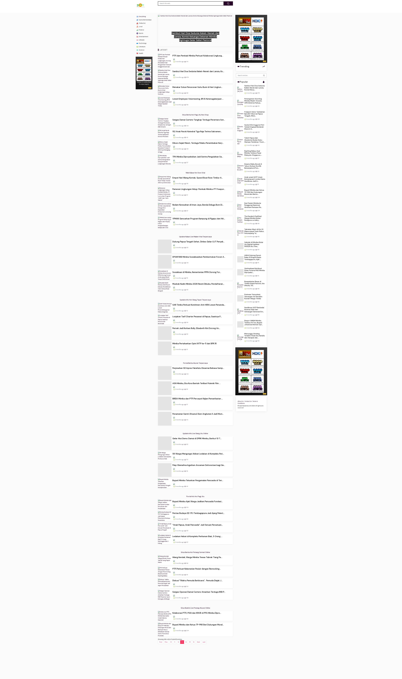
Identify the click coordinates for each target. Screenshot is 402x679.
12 (178, 611)
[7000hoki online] (140, 70)
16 (193, 611)
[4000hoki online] (140, 79)
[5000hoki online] (147, 65)
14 (186, 611)
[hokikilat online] (147, 61)
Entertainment (143, 36)
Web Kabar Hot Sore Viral (195, 173)
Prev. (166, 611)
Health (141, 53)
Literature (142, 46)
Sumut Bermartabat (145, 20)
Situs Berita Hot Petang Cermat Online (195, 521)
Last (204, 611)
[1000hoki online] (140, 65)
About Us (241, 401)
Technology (142, 43)
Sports (141, 33)
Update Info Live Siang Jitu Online (195, 410)
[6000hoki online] (147, 79)
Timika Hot (142, 23)
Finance (141, 30)
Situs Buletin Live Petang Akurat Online (195, 577)
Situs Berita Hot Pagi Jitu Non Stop (195, 115)
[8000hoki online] (140, 61)
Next (198, 611)
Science (141, 50)
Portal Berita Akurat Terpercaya (195, 348)
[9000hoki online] (147, 70)
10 (171, 611)
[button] (163, 30)
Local (140, 26)
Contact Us (248, 401)
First (160, 611)
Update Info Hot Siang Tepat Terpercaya (195, 293)
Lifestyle (141, 40)
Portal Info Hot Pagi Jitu (195, 465)
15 (190, 611)
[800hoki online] (140, 74)
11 (174, 611)
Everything (142, 16)
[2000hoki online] (147, 74)
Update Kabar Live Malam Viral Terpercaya (195, 237)
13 (182, 611)
